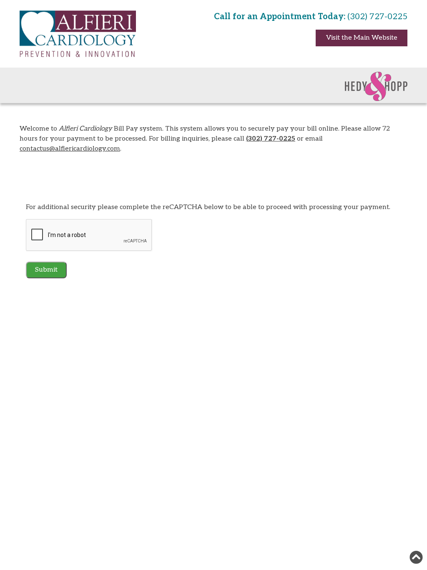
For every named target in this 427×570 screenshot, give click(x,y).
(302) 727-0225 (270, 139)
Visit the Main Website (361, 38)
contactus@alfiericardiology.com (70, 149)
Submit (46, 270)
